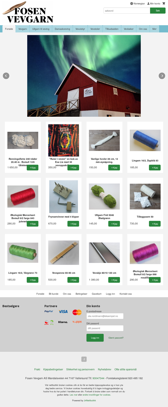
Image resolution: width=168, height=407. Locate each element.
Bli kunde (53, 293)
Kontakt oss (126, 293)
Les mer (74, 394)
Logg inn (110, 293)
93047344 (98, 378)
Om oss (143, 28)
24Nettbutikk (90, 400)
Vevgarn (22, 28)
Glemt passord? (116, 337)
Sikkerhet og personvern (80, 369)
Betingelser (81, 293)
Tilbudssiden (111, 28)
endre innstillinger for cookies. (97, 394)
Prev (9, 75)
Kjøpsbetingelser (53, 369)
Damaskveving (62, 28)
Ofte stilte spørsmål (126, 369)
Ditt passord (92, 323)
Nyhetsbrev (104, 369)
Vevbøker (129, 28)
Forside (9, 28)
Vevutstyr (80, 28)
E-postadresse (94, 311)
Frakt (37, 369)
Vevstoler (95, 28)
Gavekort (96, 293)
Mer (154, 28)
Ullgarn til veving (40, 28)
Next (165, 75)
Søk (158, 10)
